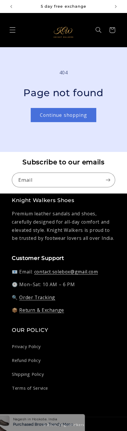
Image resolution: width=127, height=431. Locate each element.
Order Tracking (37, 297)
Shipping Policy (28, 374)
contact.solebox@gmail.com (66, 271)
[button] (12, 30)
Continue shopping (63, 115)
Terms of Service (30, 388)
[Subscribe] (108, 180)
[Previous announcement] (11, 6)
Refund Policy (26, 360)
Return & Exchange (41, 310)
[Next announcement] (115, 6)
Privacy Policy (26, 346)
